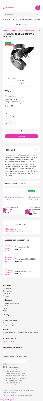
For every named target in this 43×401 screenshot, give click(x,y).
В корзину (21, 136)
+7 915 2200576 (32, 8)
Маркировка (7, 293)
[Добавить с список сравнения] (24, 191)
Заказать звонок (9, 341)
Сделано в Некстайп (9, 392)
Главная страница (17, 30)
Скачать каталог (8, 325)
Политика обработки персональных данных (17, 395)
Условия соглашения (10, 320)
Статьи (5, 305)
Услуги (5, 310)
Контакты (6, 296)
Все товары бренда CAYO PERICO (17, 231)
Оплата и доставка (26, 20)
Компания (6, 20)
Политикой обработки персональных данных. (13, 383)
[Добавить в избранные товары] (24, 195)
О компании (7, 288)
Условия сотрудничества (11, 323)
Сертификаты (7, 291)
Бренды (14, 20)
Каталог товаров (31, 30)
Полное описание (10, 96)
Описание (10, 150)
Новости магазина (12, 367)
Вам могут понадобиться (14, 183)
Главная (5, 30)
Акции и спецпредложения (11, 303)
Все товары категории (13, 229)
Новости (5, 308)
